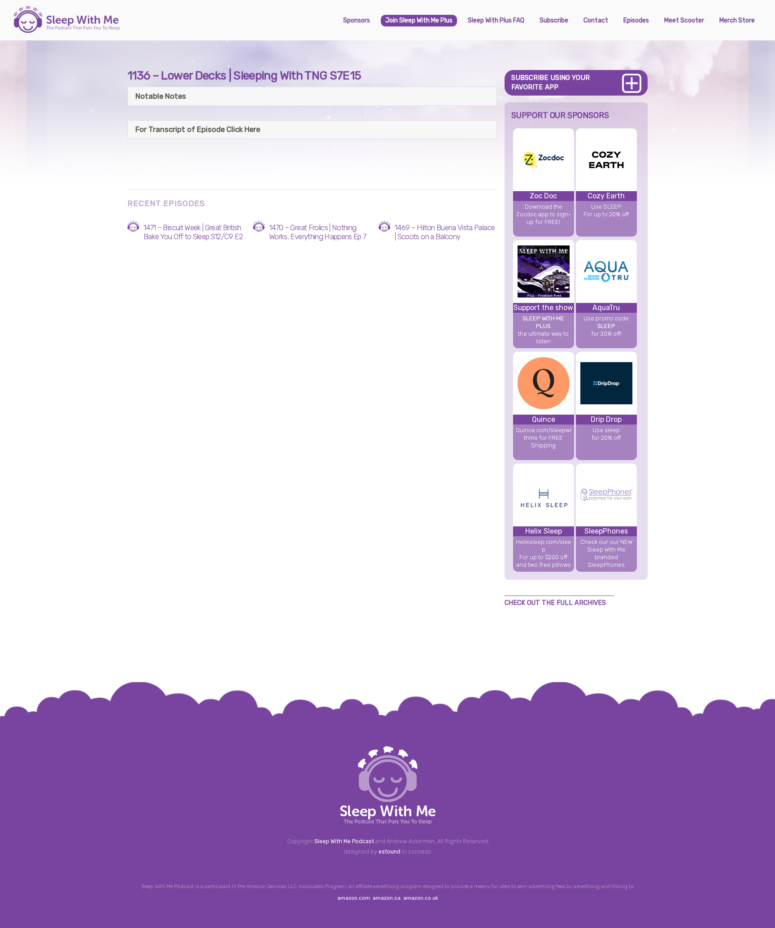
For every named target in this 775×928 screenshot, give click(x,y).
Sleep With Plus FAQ (496, 20)
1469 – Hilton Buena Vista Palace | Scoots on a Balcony (445, 232)
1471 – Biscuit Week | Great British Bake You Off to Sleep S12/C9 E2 (193, 232)
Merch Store (737, 20)
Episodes (636, 20)
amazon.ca (387, 898)
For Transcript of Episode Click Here (197, 129)
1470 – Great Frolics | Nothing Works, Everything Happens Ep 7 (317, 232)
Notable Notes (160, 96)
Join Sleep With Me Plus (419, 20)
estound (390, 852)
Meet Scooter (684, 20)
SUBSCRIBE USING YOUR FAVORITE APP (550, 82)
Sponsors (356, 20)
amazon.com (353, 898)
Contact (595, 20)
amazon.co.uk (420, 898)
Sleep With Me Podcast (344, 841)
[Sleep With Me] (66, 29)
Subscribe (554, 20)
